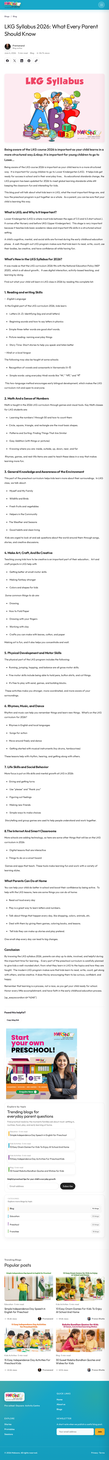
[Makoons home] (12, 5)
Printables (9, 1429)
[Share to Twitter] (15, 61)
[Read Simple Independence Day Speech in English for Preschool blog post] (28, 1286)
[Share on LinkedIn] (22, 61)
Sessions (8, 1434)
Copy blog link (13, 1020)
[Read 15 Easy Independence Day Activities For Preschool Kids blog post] (28, 1337)
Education (8, 1304)
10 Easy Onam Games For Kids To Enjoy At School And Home (79, 1310)
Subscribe (68, 1186)
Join (100, 1431)
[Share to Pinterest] (29, 61)
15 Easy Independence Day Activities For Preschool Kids (27, 1361)
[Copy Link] (36, 61)
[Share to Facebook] (7, 61)
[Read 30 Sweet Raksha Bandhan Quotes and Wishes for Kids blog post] (80, 1337)
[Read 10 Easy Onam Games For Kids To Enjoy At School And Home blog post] (80, 1286)
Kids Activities (62, 1304)
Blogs (7, 16)
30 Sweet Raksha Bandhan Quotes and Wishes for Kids (78, 1361)
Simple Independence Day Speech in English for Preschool (25, 1310)
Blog (15, 16)
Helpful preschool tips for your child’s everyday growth (31, 1179)
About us (61, 1404)
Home (59, 1399)
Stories (7, 1424)
